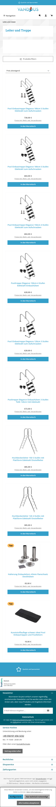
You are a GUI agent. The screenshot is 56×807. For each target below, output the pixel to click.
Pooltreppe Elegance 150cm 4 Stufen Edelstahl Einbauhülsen (28, 284)
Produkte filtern (29, 59)
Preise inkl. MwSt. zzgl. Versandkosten (28, 120)
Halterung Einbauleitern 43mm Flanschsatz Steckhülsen (28, 575)
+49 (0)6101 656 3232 (13, 735)
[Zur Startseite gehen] (28, 9)
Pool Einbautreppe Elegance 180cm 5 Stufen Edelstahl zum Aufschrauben (28, 109)
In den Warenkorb (28, 126)
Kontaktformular (23, 744)
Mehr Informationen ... (35, 792)
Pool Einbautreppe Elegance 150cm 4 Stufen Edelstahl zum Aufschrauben (28, 226)
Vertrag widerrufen (12, 751)
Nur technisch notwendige (37, 796)
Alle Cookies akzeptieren (29, 803)
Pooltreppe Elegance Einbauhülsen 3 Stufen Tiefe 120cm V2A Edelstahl (28, 400)
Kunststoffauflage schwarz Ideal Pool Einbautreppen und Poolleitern (28, 633)
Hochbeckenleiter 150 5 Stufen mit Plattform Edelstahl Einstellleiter (28, 459)
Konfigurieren (15, 796)
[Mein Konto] (46, 15)
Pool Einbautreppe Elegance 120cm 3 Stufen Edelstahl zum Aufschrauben (28, 342)
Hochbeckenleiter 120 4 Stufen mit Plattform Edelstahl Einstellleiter (28, 517)
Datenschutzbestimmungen (22, 720)
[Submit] (48, 711)
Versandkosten (41, 779)
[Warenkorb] (52, 15)
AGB (14, 722)
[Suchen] (40, 15)
